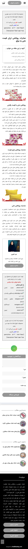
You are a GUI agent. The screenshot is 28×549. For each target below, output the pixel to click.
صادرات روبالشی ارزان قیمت (18, 56)
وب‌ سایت (23, 385)
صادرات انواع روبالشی (18, 232)
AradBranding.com (17, 547)
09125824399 (20, 290)
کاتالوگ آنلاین (14, 530)
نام (24, 370)
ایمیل (24, 377)
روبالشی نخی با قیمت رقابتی (17, 53)
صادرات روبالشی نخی (19, 60)
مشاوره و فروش (15, 3)
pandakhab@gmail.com (17, 313)
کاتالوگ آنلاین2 (14, 536)
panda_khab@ (20, 307)
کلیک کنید (21, 296)
